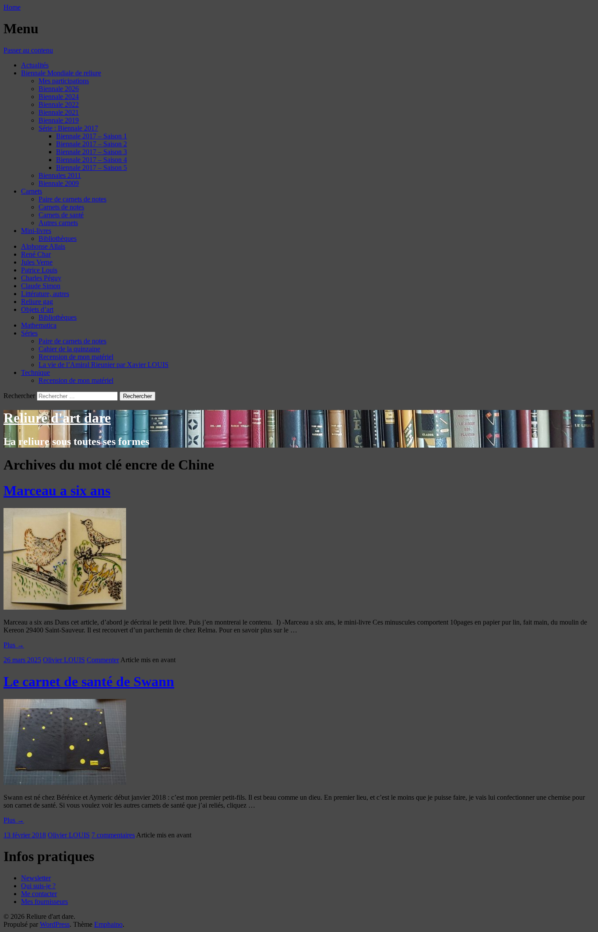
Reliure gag (37, 301)
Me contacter (39, 893)
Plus (14, 645)
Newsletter (36, 878)
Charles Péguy (41, 278)
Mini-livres (36, 230)
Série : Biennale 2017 (68, 128)
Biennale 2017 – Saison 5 (91, 167)
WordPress (55, 924)
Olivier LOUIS (64, 660)
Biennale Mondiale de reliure (61, 73)
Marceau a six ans (57, 490)
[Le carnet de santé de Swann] (65, 782)
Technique (35, 372)
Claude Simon (40, 285)
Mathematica (38, 325)
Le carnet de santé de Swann (89, 681)
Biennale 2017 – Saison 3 (91, 151)
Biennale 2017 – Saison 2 (91, 144)
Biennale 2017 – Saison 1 (91, 136)
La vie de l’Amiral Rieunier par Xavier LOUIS (104, 364)
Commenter (103, 660)
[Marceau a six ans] (65, 607)
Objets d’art (37, 309)
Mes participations (64, 81)
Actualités (35, 65)
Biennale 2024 (59, 96)
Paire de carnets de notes (72, 199)
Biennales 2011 (60, 175)
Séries (29, 333)
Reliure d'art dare (57, 418)
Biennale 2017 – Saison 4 (91, 159)
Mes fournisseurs (44, 901)
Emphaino (108, 924)
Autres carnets (58, 222)
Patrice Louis (39, 270)
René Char (36, 254)
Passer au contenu (28, 50)
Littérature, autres (45, 293)
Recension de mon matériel (76, 356)
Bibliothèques (58, 238)
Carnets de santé (61, 215)
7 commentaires (113, 835)
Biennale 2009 (59, 183)
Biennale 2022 (59, 104)
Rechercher (19, 395)
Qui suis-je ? (38, 886)
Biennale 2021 (59, 112)
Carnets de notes (61, 207)
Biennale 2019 (59, 120)
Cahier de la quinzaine (69, 349)
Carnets (31, 191)
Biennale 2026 (59, 88)
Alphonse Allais (43, 246)
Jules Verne (37, 262)
